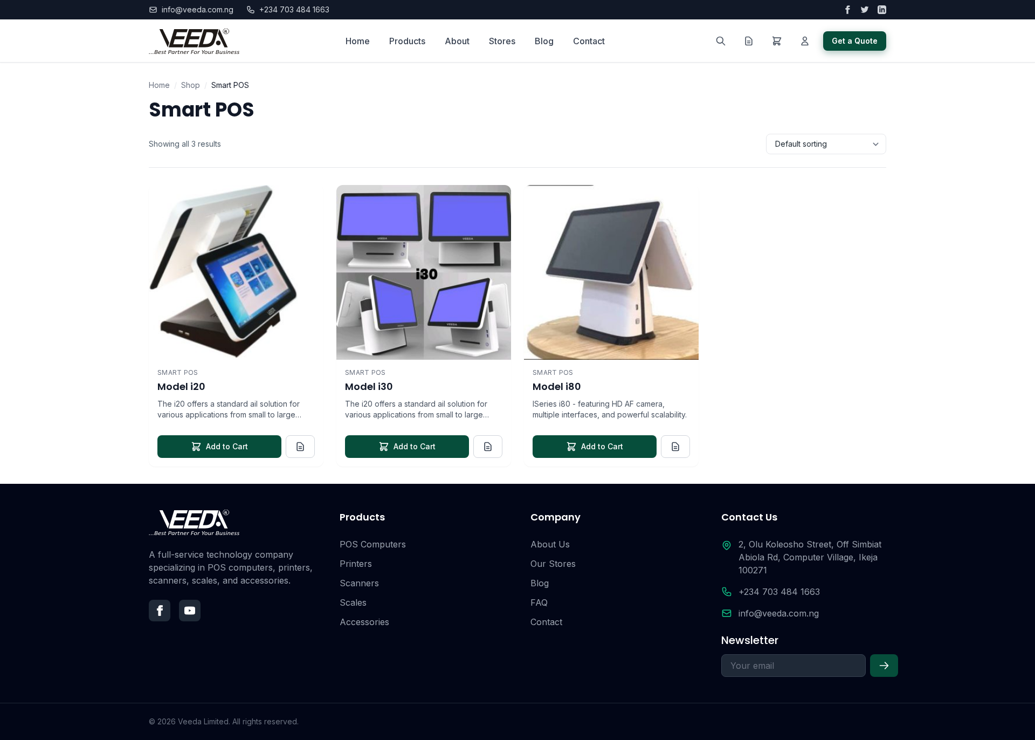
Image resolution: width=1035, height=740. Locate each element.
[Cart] (776, 41)
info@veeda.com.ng (197, 9)
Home (358, 41)
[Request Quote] (300, 446)
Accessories (364, 621)
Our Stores (553, 563)
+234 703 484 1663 (294, 9)
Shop (190, 85)
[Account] (805, 41)
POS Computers (373, 544)
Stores (502, 41)
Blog (544, 41)
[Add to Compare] (306, 228)
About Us (550, 544)
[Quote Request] (748, 41)
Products (407, 41)
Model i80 (557, 386)
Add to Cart (227, 446)
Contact (589, 41)
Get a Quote (855, 40)
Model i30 (369, 386)
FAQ (539, 602)
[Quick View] (306, 202)
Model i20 (181, 386)
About (457, 41)
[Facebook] (159, 610)
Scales (353, 602)
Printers (356, 563)
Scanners (359, 583)
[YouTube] (190, 610)
